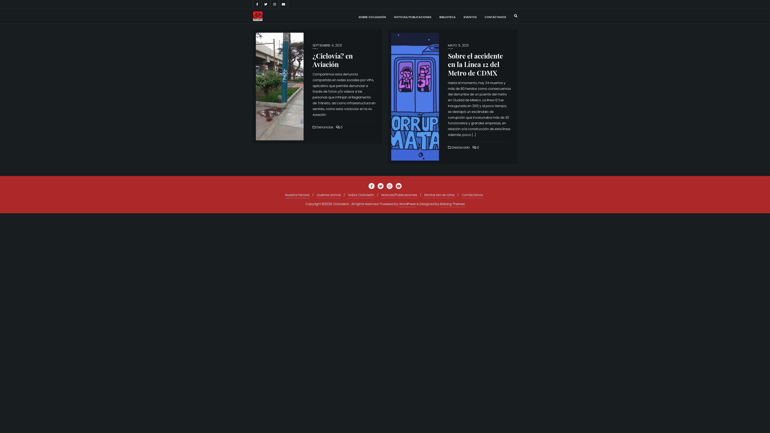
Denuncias (324, 127)
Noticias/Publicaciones (399, 195)
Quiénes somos (329, 195)
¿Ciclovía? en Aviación (333, 60)
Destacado (460, 147)
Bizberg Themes (452, 204)
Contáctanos (472, 195)
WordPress (407, 204)
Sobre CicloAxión (361, 195)
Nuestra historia (297, 195)
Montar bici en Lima (439, 195)
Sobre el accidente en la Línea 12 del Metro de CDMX (475, 64)
